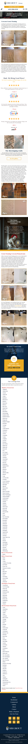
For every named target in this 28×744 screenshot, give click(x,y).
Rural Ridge (5, 518)
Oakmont (4, 505)
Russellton (5, 520)
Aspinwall (5, 394)
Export (4, 626)
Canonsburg (5, 585)
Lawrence (5, 593)
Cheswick (5, 431)
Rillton (4, 661)
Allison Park (5, 391)
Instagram (9, 718)
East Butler (5, 564)
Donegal (4, 624)
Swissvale (5, 533)
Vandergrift (5, 678)
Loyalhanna (5, 648)
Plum (4, 513)
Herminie (4, 634)
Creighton (5, 438)
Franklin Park (5, 454)
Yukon (4, 685)
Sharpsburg (5, 525)
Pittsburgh (5, 510)
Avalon (4, 396)
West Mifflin (5, 544)
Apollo (4, 612)
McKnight (5, 484)
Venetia (4, 603)
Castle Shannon (6, 428)
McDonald (5, 595)
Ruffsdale (5, 665)
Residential (14, 700)
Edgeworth (5, 447)
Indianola (4, 469)
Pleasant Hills (5, 511)
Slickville (4, 668)
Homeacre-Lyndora (7, 568)
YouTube (9, 722)
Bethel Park (5, 408)
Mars (4, 569)
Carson (4, 426)
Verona (4, 539)
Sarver (4, 574)
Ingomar (4, 471)
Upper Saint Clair (6, 537)
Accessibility (7, 736)
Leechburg (5, 644)
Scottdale (4, 666)
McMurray (5, 597)
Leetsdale (5, 479)
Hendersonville (6, 592)
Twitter (18, 718)
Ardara (4, 614)
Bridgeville (5, 420)
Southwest (5, 672)
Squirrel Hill (5, 532)
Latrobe (4, 643)
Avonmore (5, 615)
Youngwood (5, 683)
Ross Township (6, 516)
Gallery (14, 704)
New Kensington (6, 656)
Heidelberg (5, 464)
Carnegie (4, 425)
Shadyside (5, 523)
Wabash (4, 540)
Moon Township (6, 491)
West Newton (5, 680)
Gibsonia (4, 455)
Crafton (4, 437)
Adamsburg (5, 609)
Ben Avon (5, 406)
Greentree (5, 460)
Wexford (4, 547)
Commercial (14, 702)
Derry (4, 622)
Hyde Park (5, 636)
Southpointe (5, 600)
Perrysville (5, 508)
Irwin (4, 638)
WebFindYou (19, 742)
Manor (4, 649)
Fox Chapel (5, 452)
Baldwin (4, 401)
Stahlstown (5, 673)
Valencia (4, 580)
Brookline (5, 423)
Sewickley (5, 522)
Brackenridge (5, 413)
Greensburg (5, 631)
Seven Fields (5, 578)
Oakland (4, 503)
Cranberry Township (7, 563)
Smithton (4, 670)
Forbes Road (5, 627)
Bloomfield (5, 411)
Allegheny (5, 389)
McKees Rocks (6, 482)
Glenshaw (5, 457)
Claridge (4, 619)
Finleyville (5, 588)
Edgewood (5, 445)
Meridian (4, 573)
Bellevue (4, 404)
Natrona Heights (6, 496)
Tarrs (4, 675)
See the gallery (14, 158)
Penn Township (6, 660)
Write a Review (1, 9)
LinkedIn (14, 722)
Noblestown (5, 499)
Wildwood (5, 549)
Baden (4, 554)
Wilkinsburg (5, 550)
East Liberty (5, 443)
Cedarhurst (5, 430)
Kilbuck (4, 474)
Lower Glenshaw (6, 481)
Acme (4, 607)
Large (4, 476)
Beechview (5, 403)
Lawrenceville (5, 477)
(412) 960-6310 (13, 9)
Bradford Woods (6, 416)
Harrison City (5, 632)
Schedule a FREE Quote (14, 6)
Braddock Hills (6, 415)
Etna (3, 450)
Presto (4, 515)
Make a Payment (14, 711)
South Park (5, 528)
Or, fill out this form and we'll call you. (14, 369)
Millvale (4, 486)
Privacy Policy (14, 736)
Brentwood (5, 418)
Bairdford (5, 398)
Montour (4, 489)
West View (5, 545)
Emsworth (5, 448)
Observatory (5, 506)
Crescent (4, 440)
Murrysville (5, 653)
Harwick (4, 462)
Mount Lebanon (6, 493)
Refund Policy (16, 737)
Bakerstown (5, 399)
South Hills (5, 527)
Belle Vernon (5, 617)
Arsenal (4, 392)
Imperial (4, 467)
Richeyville (5, 598)
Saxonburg (5, 576)
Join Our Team (14, 714)
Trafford (4, 677)
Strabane (4, 602)
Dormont (4, 442)
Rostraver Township (7, 663)
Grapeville (5, 629)
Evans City (5, 566)
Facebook (14, 718)
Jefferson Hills (6, 472)
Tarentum (5, 535)
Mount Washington (6, 494)
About (14, 707)
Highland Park (6, 465)
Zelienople (5, 581)
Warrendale (5, 542)
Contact (14, 709)
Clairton (4, 433)
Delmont (4, 621)
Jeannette (4, 639)
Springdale (5, 530)
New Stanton (5, 658)
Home (14, 697)
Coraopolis (5, 435)
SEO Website (8, 742)
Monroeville (5, 488)
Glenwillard (5, 459)
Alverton (4, 610)
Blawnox (4, 409)
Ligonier (4, 646)
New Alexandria (6, 655)
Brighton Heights (6, 421)
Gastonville (5, 590)
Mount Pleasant (6, 651)
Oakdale (4, 501)
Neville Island (5, 498)
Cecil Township (6, 586)
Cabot (4, 559)
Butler (4, 557)
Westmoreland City (6, 682)
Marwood (5, 571)
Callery (4, 561)
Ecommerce (13, 742)
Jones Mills (5, 641)
